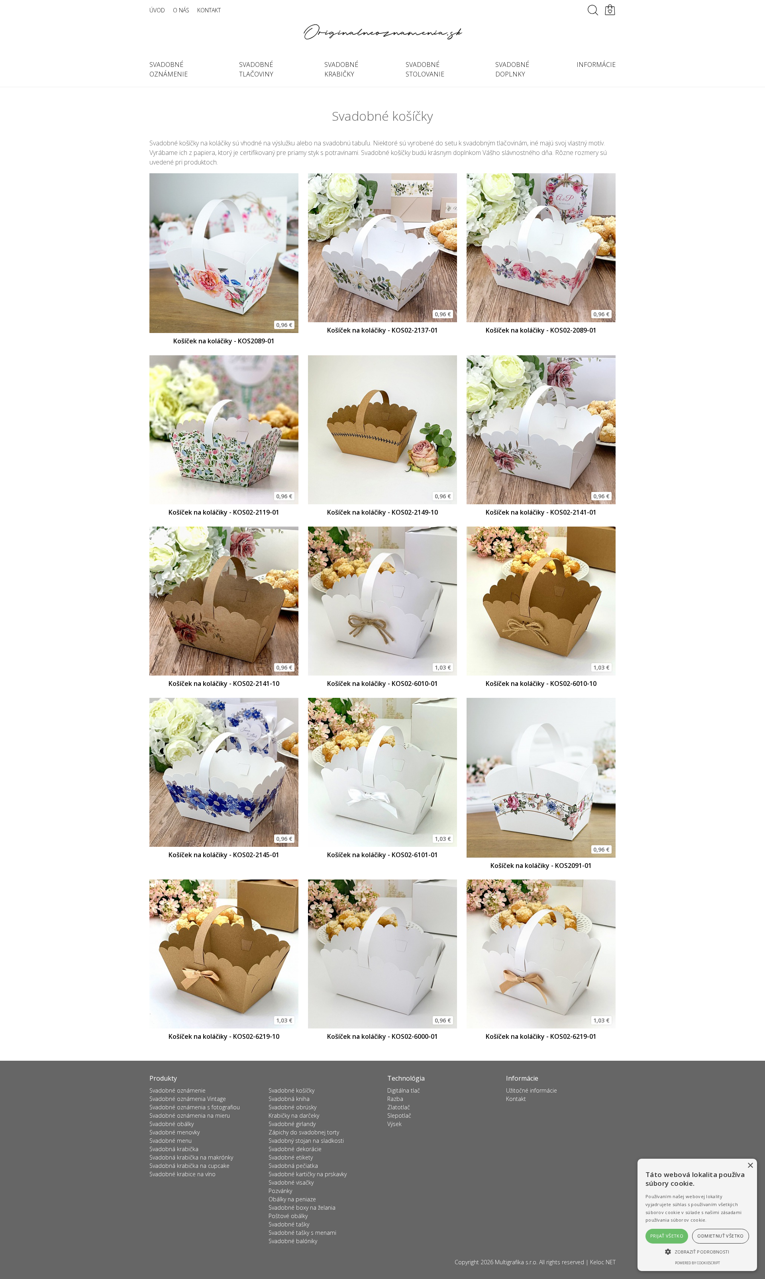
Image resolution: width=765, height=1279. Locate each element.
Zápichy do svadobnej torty (304, 1132)
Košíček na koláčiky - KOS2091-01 (541, 865)
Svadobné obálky (171, 1124)
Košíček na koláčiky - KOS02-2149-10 (382, 512)
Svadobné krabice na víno (182, 1174)
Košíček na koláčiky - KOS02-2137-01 (382, 330)
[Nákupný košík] (610, 10)
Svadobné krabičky (341, 69)
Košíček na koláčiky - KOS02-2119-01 (224, 512)
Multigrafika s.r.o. (516, 1262)
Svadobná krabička (173, 1149)
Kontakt (209, 10)
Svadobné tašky (289, 1224)
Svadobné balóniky (293, 1241)
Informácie (596, 64)
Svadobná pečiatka (293, 1165)
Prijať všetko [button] (666, 1236)
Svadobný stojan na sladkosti (306, 1140)
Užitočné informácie (531, 1090)
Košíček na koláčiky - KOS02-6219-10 (224, 1036)
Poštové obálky (288, 1216)
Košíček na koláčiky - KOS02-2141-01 (541, 512)
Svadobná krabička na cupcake (189, 1165)
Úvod (157, 10)
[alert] (697, 1215)
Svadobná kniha (289, 1099)
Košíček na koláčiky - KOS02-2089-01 (541, 330)
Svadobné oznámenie (168, 69)
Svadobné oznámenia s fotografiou (194, 1107)
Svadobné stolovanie (425, 69)
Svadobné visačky (291, 1182)
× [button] (750, 1166)
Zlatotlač (398, 1107)
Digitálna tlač (403, 1090)
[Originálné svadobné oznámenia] (382, 32)
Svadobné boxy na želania (302, 1207)
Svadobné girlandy (292, 1124)
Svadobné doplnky (512, 69)
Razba (395, 1099)
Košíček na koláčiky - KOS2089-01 (224, 341)
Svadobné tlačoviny (256, 69)
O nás (181, 10)
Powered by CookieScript (697, 1262)
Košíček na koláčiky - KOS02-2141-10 (224, 683)
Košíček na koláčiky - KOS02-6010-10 (541, 683)
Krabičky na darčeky (294, 1115)
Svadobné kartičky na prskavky (308, 1174)
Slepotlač (399, 1115)
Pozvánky (280, 1191)
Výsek (394, 1124)
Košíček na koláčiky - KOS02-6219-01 (541, 1036)
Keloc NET (603, 1262)
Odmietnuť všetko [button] (720, 1236)
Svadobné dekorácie (295, 1149)
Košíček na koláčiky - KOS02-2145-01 (224, 854)
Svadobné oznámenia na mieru (189, 1115)
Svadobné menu (170, 1140)
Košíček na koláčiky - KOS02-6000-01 (382, 1036)
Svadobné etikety (291, 1157)
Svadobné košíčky (291, 1090)
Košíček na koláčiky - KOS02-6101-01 (382, 854)
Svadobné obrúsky (292, 1107)
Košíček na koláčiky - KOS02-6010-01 (382, 683)
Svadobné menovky (174, 1132)
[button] (697, 1251)
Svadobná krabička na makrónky (191, 1157)
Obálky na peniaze (292, 1199)
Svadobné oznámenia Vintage (187, 1099)
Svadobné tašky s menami (302, 1232)
